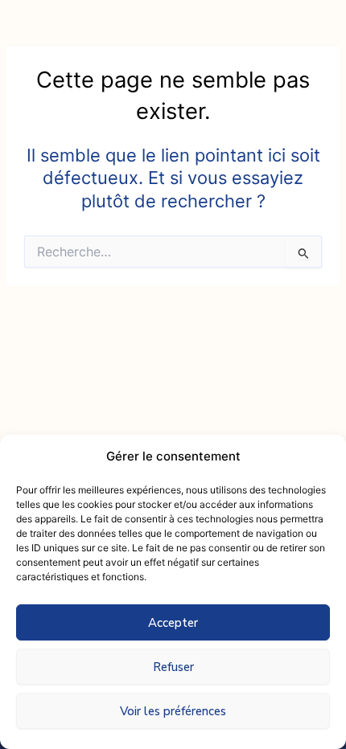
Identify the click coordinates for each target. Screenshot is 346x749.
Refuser (173, 667)
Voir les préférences (173, 711)
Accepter (173, 623)
